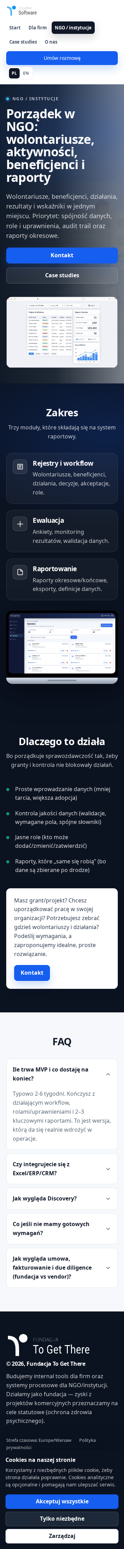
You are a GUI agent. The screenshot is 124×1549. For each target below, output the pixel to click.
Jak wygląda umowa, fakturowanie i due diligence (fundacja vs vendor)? (52, 1267)
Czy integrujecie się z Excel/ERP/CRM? (41, 1168)
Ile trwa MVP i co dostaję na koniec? (51, 1074)
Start (15, 28)
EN (26, 73)
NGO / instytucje (73, 28)
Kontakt (62, 255)
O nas (51, 42)
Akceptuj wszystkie (62, 1501)
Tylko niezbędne (62, 1518)
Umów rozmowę (62, 58)
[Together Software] (35, 10)
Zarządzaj (62, 1536)
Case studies (23, 42)
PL (14, 73)
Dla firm (38, 28)
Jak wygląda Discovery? (45, 1198)
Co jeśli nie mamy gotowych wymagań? (51, 1228)
